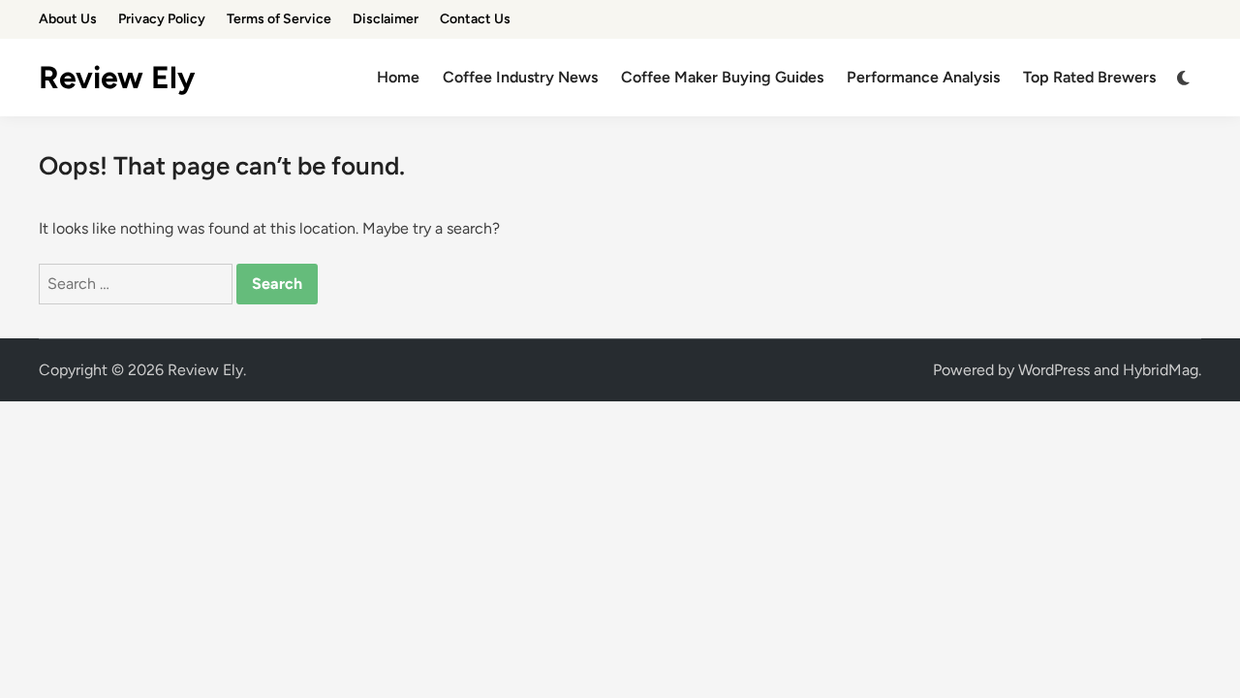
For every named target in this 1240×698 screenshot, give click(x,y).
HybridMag (1160, 370)
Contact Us (475, 19)
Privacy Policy (161, 19)
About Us (68, 19)
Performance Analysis (923, 77)
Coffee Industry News (520, 77)
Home (398, 77)
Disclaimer (385, 19)
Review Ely (117, 77)
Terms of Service (279, 19)
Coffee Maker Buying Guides (722, 77)
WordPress (1054, 370)
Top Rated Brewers (1089, 77)
